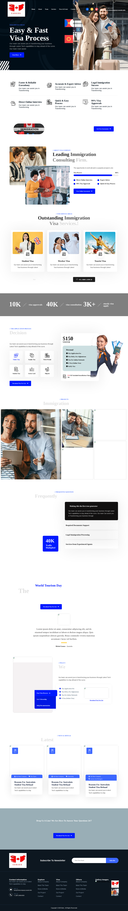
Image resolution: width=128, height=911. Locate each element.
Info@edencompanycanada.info (114, 10)
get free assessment (103, 129)
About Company (43, 882)
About (40, 9)
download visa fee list (19, 383)
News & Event (63, 9)
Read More (15, 55)
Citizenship (71, 776)
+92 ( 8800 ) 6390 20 (85, 279)
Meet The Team (43, 885)
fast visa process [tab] (42, 693)
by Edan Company (21, 776)
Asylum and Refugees (96, 779)
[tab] (16, 357)
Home (33, 9)
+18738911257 (108, 8)
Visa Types (33, 776)
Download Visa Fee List (50, 606)
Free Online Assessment (83, 191)
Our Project (42, 892)
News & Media (43, 889)
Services (53, 9)
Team (46, 9)
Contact (73, 9)
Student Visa (28, 261)
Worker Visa (64, 261)
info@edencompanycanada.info (23, 890)
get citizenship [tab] (42, 699)
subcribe (112, 860)
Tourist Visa (100, 261)
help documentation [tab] (43, 705)
